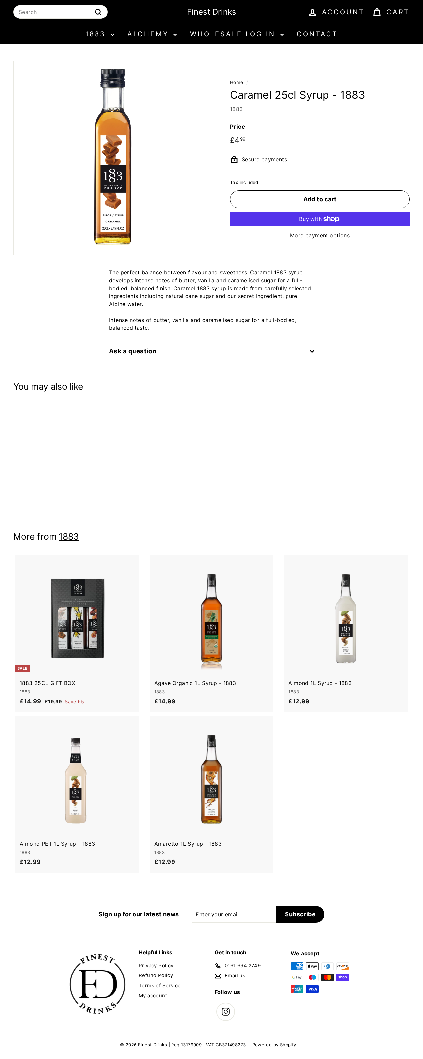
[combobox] (60, 12)
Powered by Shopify (274, 1044)
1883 (97, 34)
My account (153, 995)
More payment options (320, 235)
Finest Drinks (211, 12)
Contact (317, 34)
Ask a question (133, 351)
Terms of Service (160, 985)
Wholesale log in (234, 34)
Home (236, 82)
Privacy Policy (156, 965)
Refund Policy (156, 975)
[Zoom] (111, 158)
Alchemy (149, 34)
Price (237, 126)
